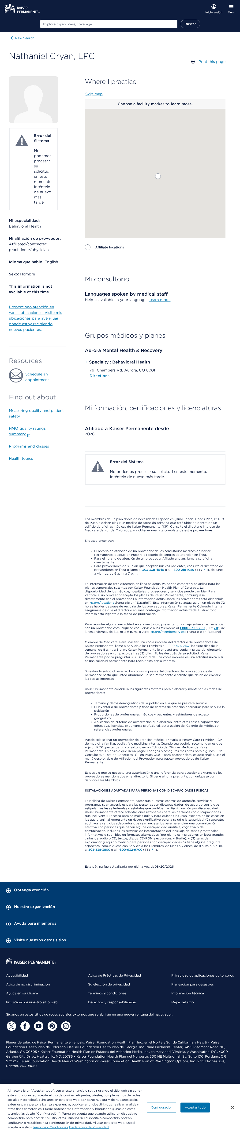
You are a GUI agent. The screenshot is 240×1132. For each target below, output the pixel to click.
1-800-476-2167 (177, 646)
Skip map (94, 94)
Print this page (212, 61)
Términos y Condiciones (50, 1127)
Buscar (190, 24)
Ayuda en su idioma (22, 993)
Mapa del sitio (182, 1002)
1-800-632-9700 (192, 628)
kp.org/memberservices (168, 632)
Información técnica (187, 993)
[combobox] (108, 24)
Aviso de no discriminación (28, 984)
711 (205, 570)
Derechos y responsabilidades (112, 1002)
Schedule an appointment (37, 377)
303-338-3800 (99, 849)
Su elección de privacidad (109, 984)
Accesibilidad (17, 975)
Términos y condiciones (107, 993)
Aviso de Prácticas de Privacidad (114, 975)
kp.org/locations (102, 602)
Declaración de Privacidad (89, 1127)
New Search (24, 38)
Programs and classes (29, 446)
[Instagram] (65, 1026)
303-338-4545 (153, 570)
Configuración (161, 1107)
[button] (158, 176)
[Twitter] (10, 1026)
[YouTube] (38, 1026)
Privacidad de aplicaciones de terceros (202, 975)
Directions (99, 376)
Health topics (21, 458)
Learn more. (159, 299)
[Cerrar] (232, 1107)
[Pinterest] (51, 1026)
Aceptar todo (195, 1107)
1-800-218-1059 (182, 570)
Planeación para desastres (192, 984)
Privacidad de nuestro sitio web (31, 1002)
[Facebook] (24, 1026)
